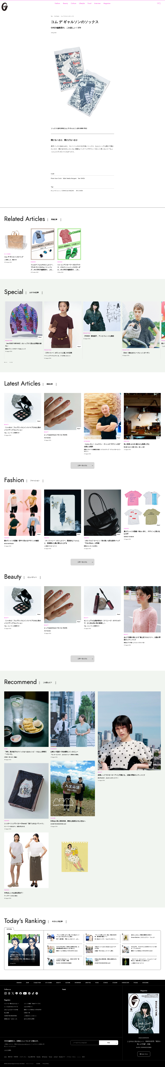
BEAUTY (58, 983)
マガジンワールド (30, 1063)
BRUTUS (10, 1057)
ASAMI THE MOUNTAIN (10, 1015)
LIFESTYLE (88, 983)
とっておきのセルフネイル (11, 1006)
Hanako (39, 1057)
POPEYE (16, 1057)
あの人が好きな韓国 (29, 1019)
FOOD (97, 983)
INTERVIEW (78, 983)
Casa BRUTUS (31, 1057)
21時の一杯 (27, 1012)
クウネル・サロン (71, 1057)
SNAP (27, 983)
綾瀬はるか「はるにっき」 (11, 1019)
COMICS (105, 983)
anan (5, 1057)
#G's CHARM (79, 191)
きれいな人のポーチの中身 (11, 1009)
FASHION (19, 983)
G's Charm (56, 16)
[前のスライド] (5, 362)
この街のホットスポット (30, 1015)
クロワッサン (23, 1057)
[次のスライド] (8, 362)
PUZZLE (136, 983)
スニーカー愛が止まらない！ (11, 1003)
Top (52, 16)
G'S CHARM (48, 983)
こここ (79, 1057)
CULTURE (67, 983)
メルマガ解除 (7, 1050)
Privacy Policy (46, 1063)
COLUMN (114, 983)
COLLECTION (37, 983)
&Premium (44, 1057)
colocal (55, 1057)
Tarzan (50, 1057)
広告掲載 (38, 1063)
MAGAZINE (145, 983)
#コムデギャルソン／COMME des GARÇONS (62, 191)
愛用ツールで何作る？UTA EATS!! (32, 1009)
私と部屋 (6, 1012)
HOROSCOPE (125, 983)
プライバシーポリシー (23, 1044)
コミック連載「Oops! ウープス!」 (32, 1003)
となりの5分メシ (28, 1006)
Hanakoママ (62, 1057)
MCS (83, 1057)
